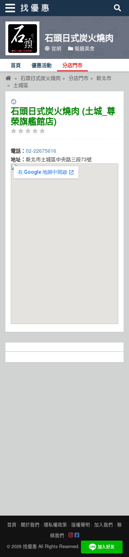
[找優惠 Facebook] (77, 535)
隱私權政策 (55, 524)
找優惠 (30, 546)
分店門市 (72, 65)
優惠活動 (42, 65)
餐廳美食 (84, 48)
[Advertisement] (64, 437)
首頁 (16, 65)
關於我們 (30, 524)
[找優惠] (8, 77)
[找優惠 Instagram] (70, 535)
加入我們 (103, 524)
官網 (55, 48)
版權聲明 (80, 524)
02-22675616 (41, 150)
